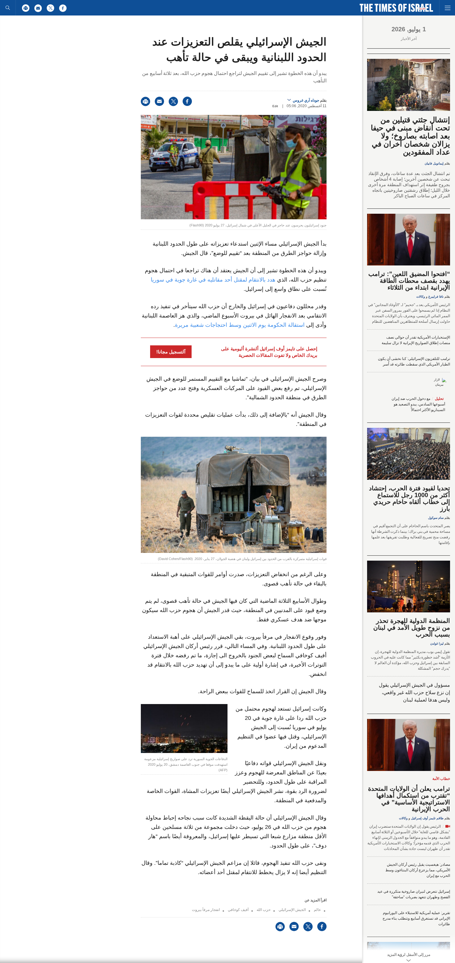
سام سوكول (436, 517)
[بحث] (8, 7)
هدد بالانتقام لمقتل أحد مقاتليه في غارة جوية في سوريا (213, 280)
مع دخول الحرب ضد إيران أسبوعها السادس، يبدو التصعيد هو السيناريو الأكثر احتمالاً (418, 404)
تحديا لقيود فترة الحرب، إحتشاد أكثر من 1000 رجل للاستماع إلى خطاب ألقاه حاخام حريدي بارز (409, 498)
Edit (275, 106)
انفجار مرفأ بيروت (206, 910)
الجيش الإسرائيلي (292, 910)
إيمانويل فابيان (434, 163)
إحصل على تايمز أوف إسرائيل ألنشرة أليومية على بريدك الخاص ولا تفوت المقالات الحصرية (269, 352)
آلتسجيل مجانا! (170, 351)
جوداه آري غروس (306, 100)
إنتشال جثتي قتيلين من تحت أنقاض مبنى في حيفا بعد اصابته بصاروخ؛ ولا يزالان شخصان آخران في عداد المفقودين (410, 136)
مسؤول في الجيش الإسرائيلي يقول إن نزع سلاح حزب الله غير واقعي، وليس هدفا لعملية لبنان (414, 692)
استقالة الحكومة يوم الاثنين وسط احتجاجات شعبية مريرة (240, 325)
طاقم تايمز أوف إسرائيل (427, 818)
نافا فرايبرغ (436, 296)
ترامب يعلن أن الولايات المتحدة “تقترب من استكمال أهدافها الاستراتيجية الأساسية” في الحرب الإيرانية (409, 798)
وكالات (420, 296)
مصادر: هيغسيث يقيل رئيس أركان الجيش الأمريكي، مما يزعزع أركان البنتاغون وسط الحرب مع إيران (417, 870)
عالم (317, 910)
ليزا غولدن (437, 643)
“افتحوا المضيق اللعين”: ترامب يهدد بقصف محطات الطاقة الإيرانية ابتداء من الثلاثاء (409, 280)
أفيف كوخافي (238, 910)
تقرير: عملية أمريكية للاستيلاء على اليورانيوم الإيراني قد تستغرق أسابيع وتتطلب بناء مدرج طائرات (416, 918)
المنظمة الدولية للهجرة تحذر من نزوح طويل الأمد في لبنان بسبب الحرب (411, 627)
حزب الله (264, 910)
